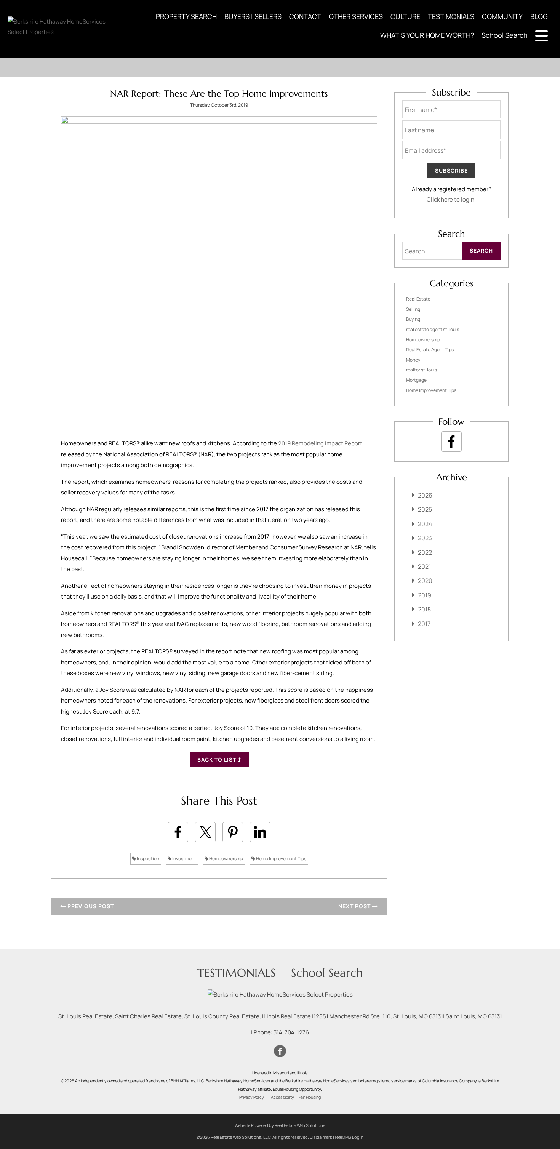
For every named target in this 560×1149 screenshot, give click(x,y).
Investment (183, 858)
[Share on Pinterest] (232, 832)
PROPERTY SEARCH (186, 16)
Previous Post (90, 906)
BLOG (539, 16)
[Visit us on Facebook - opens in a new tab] (451, 441)
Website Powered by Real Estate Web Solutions (280, 1125)
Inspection (147, 858)
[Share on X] (205, 832)
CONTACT (305, 16)
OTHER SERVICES (356, 16)
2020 (425, 580)
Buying (413, 319)
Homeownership (225, 858)
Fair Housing (310, 1097)
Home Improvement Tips (280, 858)
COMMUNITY (502, 16)
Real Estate (418, 299)
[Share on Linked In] (260, 832)
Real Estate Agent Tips (430, 349)
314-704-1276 (291, 1032)
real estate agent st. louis (432, 329)
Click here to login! (451, 199)
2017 (424, 623)
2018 (424, 609)
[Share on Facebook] (178, 832)
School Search (505, 35)
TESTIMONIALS (451, 16)
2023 (425, 538)
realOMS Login (349, 1137)
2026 (425, 495)
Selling (413, 309)
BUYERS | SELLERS (253, 16)
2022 (425, 552)
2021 (424, 566)
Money (413, 360)
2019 (424, 595)
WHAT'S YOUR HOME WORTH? (427, 35)
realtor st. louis (421, 369)
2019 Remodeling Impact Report (320, 443)
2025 (425, 509)
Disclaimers (321, 1137)
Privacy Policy (251, 1097)
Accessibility (282, 1097)
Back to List (217, 759)
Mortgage (416, 380)
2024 (425, 524)
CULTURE (405, 16)
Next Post (355, 906)
